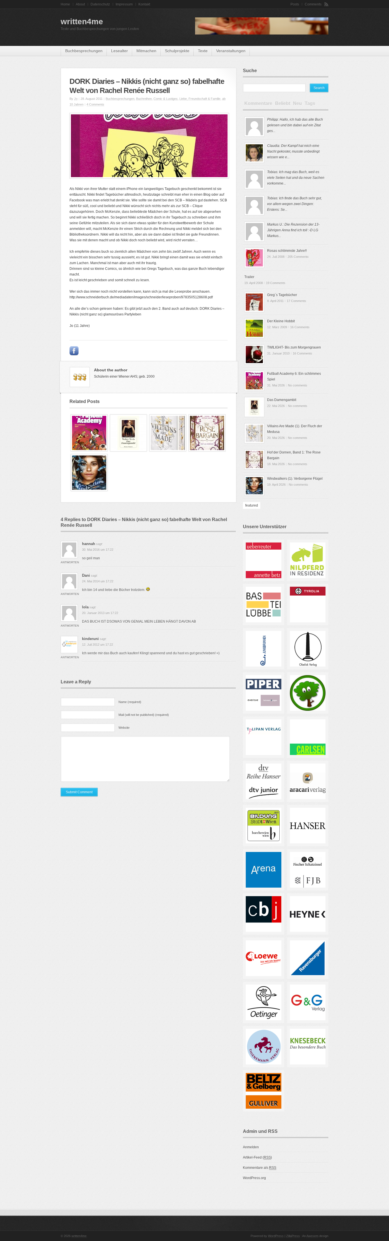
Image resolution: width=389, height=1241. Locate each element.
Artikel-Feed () (257, 1157)
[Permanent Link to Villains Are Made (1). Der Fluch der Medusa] (167, 450)
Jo (75, 98)
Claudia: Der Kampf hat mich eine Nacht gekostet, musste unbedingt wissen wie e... (293, 151)
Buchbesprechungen (84, 50)
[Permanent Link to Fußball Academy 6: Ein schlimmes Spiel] (89, 450)
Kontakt (144, 4)
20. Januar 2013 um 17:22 (100, 613)
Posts (294, 4)
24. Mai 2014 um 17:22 (97, 581)
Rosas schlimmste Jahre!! (287, 251)
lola (85, 607)
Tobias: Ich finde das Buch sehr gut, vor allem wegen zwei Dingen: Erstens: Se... (294, 204)
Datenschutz (100, 4)
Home (65, 4)
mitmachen (146, 50)
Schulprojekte (177, 50)
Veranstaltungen (230, 50)
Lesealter (119, 50)
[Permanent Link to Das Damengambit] (128, 450)
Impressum (124, 4)
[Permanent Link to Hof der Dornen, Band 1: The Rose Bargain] (207, 450)
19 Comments (275, 283)
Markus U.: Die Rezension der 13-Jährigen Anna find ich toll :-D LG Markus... (293, 230)
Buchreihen (144, 98)
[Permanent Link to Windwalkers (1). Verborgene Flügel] (89, 490)
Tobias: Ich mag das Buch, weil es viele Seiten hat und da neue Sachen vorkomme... (295, 177)
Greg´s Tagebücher (282, 295)
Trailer (249, 277)
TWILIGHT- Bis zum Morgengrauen (294, 347)
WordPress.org (254, 1178)
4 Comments (95, 104)
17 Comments (296, 301)
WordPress (276, 1236)
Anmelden (251, 1147)
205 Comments (298, 256)
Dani (86, 575)
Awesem (312, 1236)
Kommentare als (259, 1168)
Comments (313, 4)
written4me (82, 21)
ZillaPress (293, 1236)
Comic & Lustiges (165, 98)
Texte (203, 50)
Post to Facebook (74, 350)
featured (251, 505)
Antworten (70, 562)
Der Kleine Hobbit (281, 321)
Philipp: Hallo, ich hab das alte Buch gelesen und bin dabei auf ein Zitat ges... (295, 125)
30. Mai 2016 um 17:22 (97, 549)
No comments (297, 385)
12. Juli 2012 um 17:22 (97, 644)
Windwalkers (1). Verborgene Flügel (295, 479)
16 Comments (300, 327)
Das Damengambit (281, 400)
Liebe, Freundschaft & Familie (199, 98)
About (80, 4)
